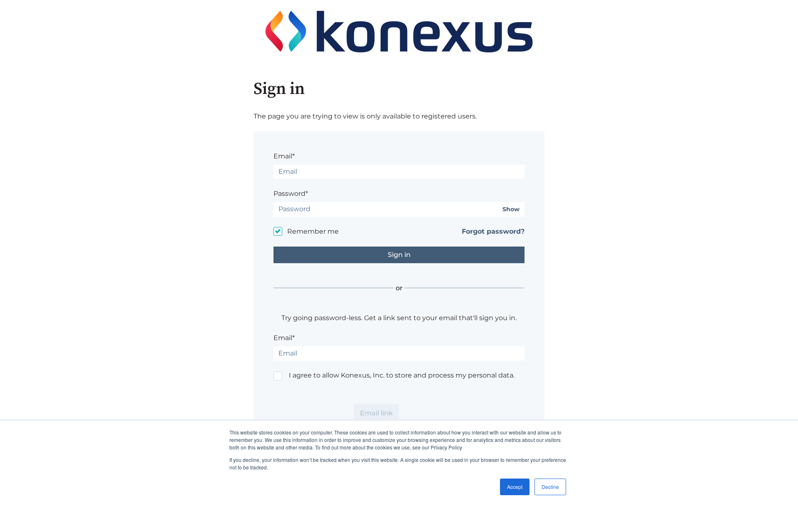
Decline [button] (550, 486)
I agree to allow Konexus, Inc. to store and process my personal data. (402, 375)
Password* (290, 193)
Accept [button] (514, 486)
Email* (284, 156)
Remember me (313, 231)
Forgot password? (493, 231)
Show (511, 209)
